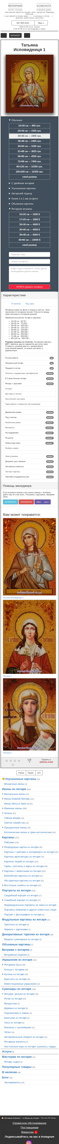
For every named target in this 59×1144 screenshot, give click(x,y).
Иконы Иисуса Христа (16, 803)
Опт (39, 773)
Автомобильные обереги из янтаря (24, 1037)
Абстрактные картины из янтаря (22, 880)
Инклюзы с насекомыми (17, 1027)
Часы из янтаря (13, 1022)
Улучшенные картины (23, 188)
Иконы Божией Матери (17, 798)
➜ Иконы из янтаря (30, 1118)
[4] (19, 761)
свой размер (29, 177)
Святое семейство (14, 822)
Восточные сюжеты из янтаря (20, 885)
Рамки (21, 773)
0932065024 (26, 502)
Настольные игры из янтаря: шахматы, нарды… (31, 1046)
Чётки (7, 1032)
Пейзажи (9, 842)
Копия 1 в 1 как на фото (24, 198)
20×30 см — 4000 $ (29, 224)
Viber (40, 23)
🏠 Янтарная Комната (10, 1118)
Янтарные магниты (14, 1041)
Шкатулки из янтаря (15, 1017)
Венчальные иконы (14, 794)
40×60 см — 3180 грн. (29, 146)
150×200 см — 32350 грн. (29, 171)
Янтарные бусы (13, 964)
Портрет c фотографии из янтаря (23, 914)
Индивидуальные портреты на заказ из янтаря (30, 905)
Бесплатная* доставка (15, 399)
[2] (11, 761)
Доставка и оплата (13, 394)
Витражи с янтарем (15, 949)
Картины (8, 837)
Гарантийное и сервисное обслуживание (23, 404)
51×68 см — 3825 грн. (29, 151)
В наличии (9, 1072)
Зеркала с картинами (16, 929)
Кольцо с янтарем (14, 969)
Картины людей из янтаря (19, 861)
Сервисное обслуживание (29, 1123)
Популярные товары (17, 1066)
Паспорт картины (29, 472)
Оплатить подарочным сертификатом (29, 373)
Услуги (6, 1051)
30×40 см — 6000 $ (29, 229)
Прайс (31, 773)
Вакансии (29, 1132)
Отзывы (9, 389)
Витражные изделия (15, 954)
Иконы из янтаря (14, 789)
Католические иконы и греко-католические (28, 832)
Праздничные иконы (15, 827)
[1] (7, 761)
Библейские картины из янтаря (21, 875)
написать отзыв (46, 762)
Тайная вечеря (12, 818)
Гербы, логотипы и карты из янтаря (24, 866)
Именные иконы (13, 808)
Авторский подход (21, 193)
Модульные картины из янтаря (24, 919)
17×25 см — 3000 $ (29, 219)
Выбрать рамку (12, 448)
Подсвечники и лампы (16, 1013)
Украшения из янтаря (17, 959)
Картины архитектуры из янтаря (22, 856)
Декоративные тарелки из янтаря (26, 934)
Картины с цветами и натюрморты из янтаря (29, 851)
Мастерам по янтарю (17, 1056)
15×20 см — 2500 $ (29, 214)
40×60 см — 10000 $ (29, 240)
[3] (15, 761)
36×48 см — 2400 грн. (29, 141)
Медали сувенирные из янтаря (21, 939)
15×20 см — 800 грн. (29, 125)
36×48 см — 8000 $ (29, 235)
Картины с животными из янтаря (22, 871)
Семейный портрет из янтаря (20, 900)
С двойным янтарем (22, 183)
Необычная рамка (29, 422)
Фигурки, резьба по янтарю (19, 993)
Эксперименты (12, 1082)
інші (46, 502)
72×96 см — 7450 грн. (29, 161)
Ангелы (8, 813)
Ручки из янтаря (13, 998)
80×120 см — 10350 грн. (29, 166)
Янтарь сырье (12, 1061)
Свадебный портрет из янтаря (21, 895)
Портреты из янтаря (16, 890)
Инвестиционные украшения (20, 983)
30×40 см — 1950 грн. (29, 136)
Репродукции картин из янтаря (21, 847)
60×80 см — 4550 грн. (29, 156)
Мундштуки (10, 1003)
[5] (13, 765)
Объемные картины (22, 203)
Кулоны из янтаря (14, 974)
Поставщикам (29, 1127)
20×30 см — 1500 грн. (29, 131)
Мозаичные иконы (14, 783)
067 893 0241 (23, 23)
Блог (5, 1077)
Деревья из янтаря (14, 1008)
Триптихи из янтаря (15, 924)
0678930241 (10, 502)
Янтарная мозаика (21, 208)
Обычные (16, 120)
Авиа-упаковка (29, 456)
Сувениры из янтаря (16, 988)
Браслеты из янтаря (15, 979)
